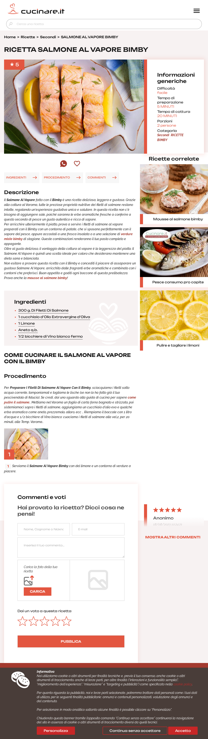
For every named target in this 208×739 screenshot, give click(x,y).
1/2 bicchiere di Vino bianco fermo (50, 336)
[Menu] (196, 11)
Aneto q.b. (28, 330)
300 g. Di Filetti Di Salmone (43, 310)
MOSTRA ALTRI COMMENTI (172, 537)
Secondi (163, 135)
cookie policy (182, 684)
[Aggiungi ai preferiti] (77, 164)
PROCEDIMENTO (57, 177)
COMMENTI (97, 177)
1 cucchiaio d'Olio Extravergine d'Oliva (54, 317)
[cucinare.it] (79, 9)
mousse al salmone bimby (47, 278)
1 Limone (26, 323)
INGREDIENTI (16, 177)
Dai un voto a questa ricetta (44, 611)
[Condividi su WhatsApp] (63, 166)
